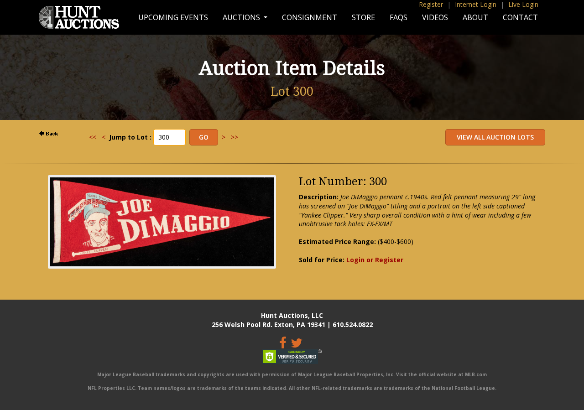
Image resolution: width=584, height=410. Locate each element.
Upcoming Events (173, 17)
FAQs (398, 17)
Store (363, 17)
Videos (435, 17)
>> (234, 137)
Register (431, 4)
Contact (520, 17)
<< (92, 137)
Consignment (309, 17)
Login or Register (374, 259)
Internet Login (475, 4)
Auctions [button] (242, 17)
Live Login (523, 4)
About (475, 17)
